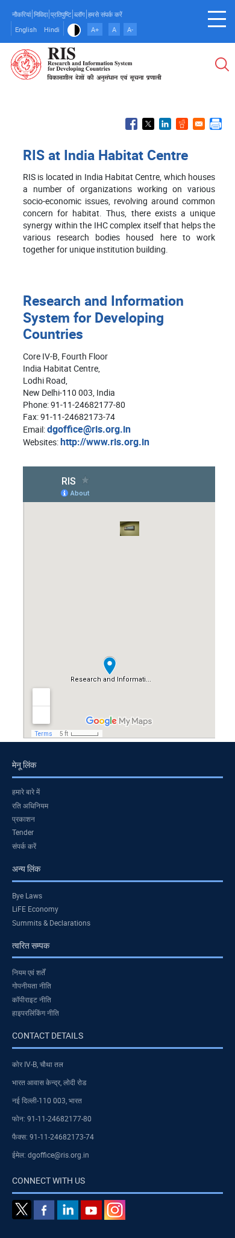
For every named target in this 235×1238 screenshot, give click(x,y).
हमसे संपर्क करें (105, 14)
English (26, 29)
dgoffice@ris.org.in (89, 429)
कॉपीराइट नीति (31, 999)
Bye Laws (27, 895)
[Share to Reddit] (182, 124)
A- (130, 29)
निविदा (41, 14)
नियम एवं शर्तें (28, 972)
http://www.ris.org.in (104, 441)
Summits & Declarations (51, 922)
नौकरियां (21, 14)
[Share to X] (148, 124)
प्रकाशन (23, 819)
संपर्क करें (24, 846)
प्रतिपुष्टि (61, 14)
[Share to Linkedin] (165, 124)
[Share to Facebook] (131, 124)
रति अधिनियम (30, 805)
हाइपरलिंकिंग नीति (35, 1012)
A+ (95, 29)
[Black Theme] (74, 29)
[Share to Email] (199, 124)
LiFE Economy (35, 909)
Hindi (52, 29)
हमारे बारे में (26, 791)
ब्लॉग (79, 14)
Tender (23, 832)
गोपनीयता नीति (31, 985)
